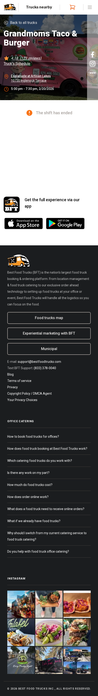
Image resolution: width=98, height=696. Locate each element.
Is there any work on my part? (28, 473)
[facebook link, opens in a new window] (92, 54)
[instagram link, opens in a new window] (92, 63)
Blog (10, 374)
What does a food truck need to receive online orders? (45, 509)
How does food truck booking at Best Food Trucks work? (47, 448)
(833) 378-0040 (45, 368)
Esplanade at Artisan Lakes (31, 76)
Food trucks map (49, 318)
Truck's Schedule (17, 63)
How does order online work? (28, 497)
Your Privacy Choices (22, 400)
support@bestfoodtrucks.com (39, 361)
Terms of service (19, 381)
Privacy (12, 387)
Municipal (49, 349)
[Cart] (71, 7)
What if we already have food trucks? (33, 521)
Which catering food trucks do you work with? (39, 460)
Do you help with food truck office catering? (38, 551)
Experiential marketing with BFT (49, 333)
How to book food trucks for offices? (33, 436)
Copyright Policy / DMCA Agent (29, 393)
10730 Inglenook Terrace (28, 80)
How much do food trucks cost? (29, 485)
